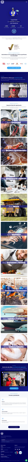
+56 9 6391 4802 (9, 455)
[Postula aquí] (14, 31)
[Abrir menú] (26, 2)
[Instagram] (17, 449)
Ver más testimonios (14, 388)
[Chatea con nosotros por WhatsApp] (26, 460)
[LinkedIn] (19, 449)
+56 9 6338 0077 (8, 447)
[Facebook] (15, 449)
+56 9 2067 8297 (7, 457)
